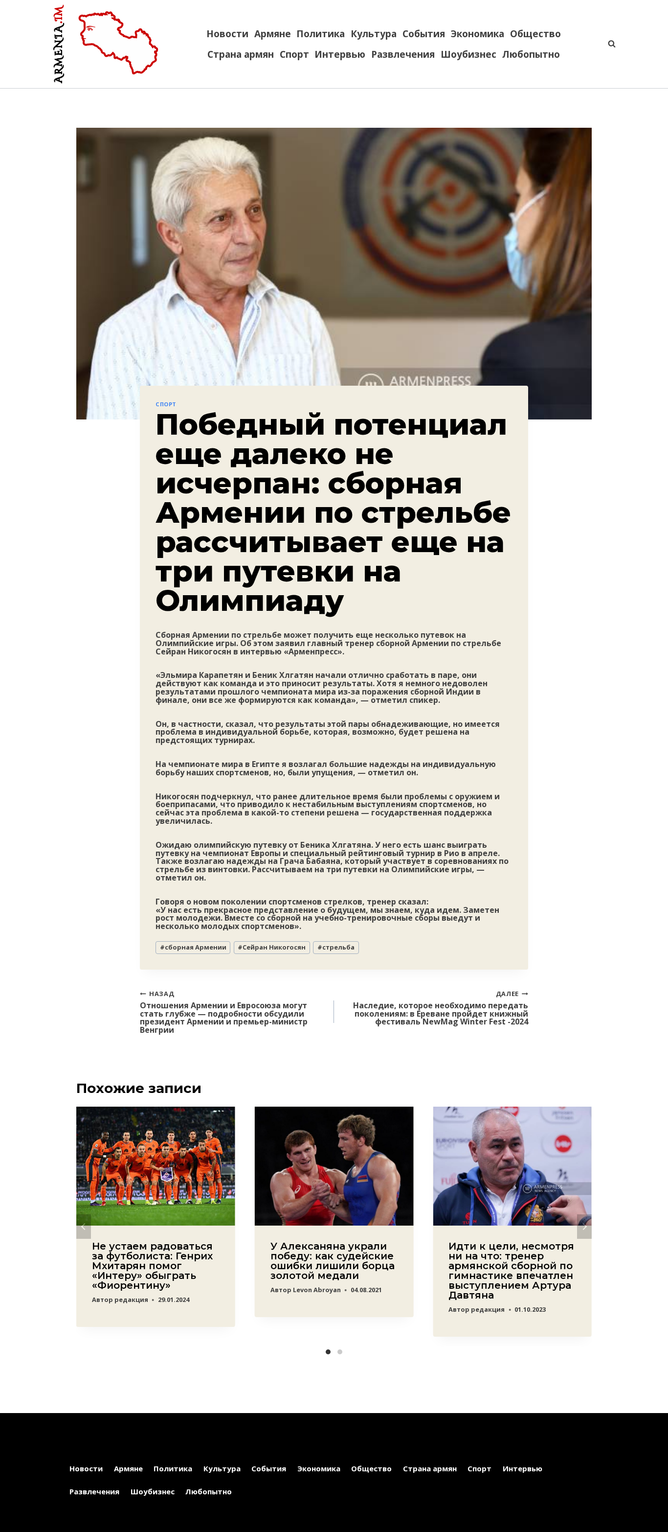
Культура (374, 33)
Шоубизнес (468, 54)
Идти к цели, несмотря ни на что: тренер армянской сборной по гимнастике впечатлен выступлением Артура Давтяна (511, 1270)
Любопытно (531, 54)
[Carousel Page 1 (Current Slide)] (328, 1352)
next (584, 1226)
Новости (227, 33)
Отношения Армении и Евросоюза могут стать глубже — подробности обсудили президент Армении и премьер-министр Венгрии (224, 1011)
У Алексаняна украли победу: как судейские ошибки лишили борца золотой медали (332, 1260)
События (423, 33)
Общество (535, 33)
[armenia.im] (105, 44)
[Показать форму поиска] (607, 44)
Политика (320, 33)
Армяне (272, 33)
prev (83, 1226)
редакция (131, 1299)
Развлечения (403, 54)
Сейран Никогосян (272, 947)
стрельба (336, 947)
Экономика (477, 33)
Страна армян (240, 54)
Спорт (294, 54)
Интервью (339, 54)
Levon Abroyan (317, 1289)
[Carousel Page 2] (340, 1352)
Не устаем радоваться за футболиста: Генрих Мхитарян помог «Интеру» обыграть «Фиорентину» (152, 1265)
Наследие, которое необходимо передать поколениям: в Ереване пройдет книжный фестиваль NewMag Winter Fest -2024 (440, 1007)
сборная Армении (193, 947)
